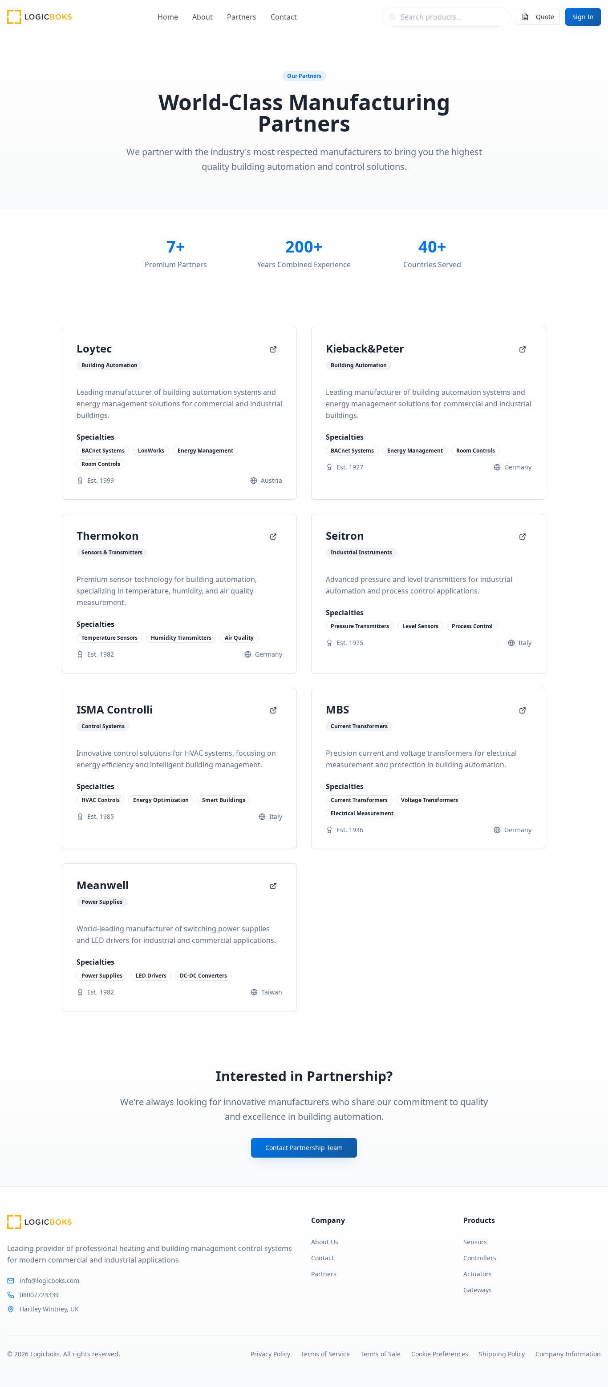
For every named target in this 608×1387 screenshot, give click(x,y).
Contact (284, 17)
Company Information (568, 1354)
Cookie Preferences (439, 1354)
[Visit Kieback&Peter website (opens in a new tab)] (522, 349)
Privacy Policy (270, 1354)
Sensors (475, 1242)
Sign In (583, 16)
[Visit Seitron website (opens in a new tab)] (522, 537)
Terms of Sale (381, 1354)
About (202, 17)
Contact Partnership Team (304, 1147)
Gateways (477, 1290)
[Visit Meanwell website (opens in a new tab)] (273, 886)
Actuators (477, 1274)
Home (168, 17)
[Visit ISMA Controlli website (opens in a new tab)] (273, 710)
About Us (324, 1242)
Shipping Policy (502, 1354)
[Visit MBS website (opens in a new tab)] (522, 710)
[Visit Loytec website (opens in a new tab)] (273, 349)
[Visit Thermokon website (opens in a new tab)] (273, 537)
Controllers (479, 1258)
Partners (241, 17)
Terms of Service (325, 1354)
